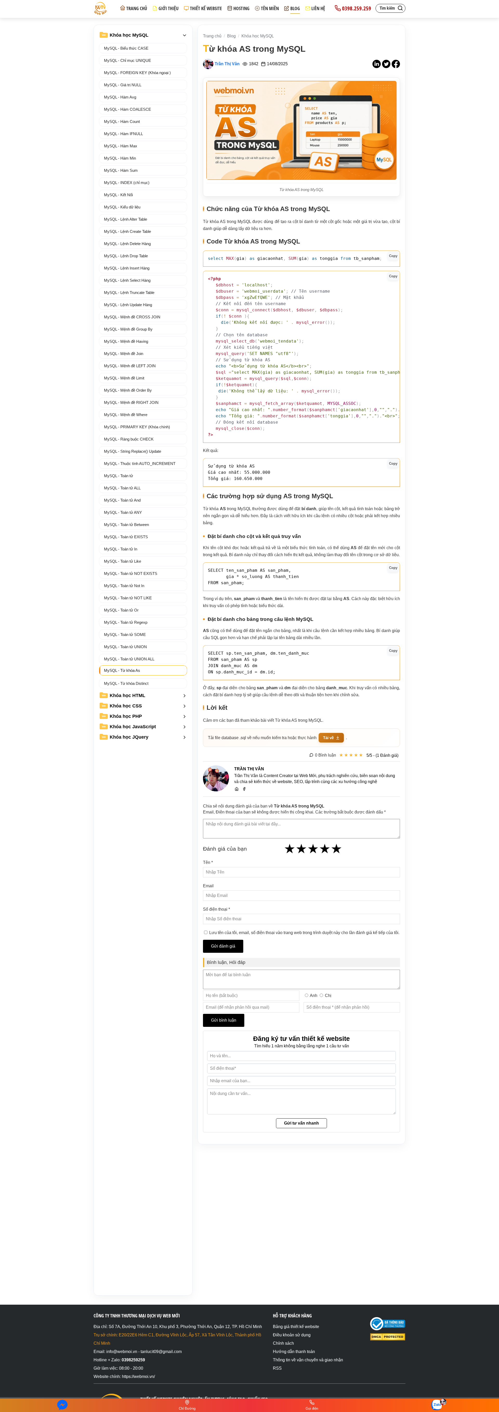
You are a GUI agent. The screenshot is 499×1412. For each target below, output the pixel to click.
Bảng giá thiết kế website (296, 1326)
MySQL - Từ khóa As (122, 670)
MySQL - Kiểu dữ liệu (122, 207)
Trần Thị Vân (227, 64)
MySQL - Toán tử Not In (124, 585)
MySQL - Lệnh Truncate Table (129, 292)
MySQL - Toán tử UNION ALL (129, 659)
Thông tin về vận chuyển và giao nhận (308, 1360)
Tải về (328, 737)
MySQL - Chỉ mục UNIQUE (127, 60)
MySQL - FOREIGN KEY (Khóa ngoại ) (137, 72)
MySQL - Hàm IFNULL (123, 134)
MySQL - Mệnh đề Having (126, 341)
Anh (313, 995)
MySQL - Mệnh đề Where (125, 414)
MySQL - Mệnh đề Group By (128, 329)
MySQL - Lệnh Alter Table (125, 219)
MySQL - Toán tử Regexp (125, 622)
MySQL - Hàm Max (120, 146)
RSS (277, 1368)
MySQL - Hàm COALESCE (127, 109)
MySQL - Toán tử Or (121, 610)
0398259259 (133, 1360)
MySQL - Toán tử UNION (125, 647)
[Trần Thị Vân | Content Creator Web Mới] (216, 778)
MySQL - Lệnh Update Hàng (128, 305)
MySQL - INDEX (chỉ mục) (126, 182)
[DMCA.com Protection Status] (387, 1339)
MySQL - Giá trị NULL (122, 85)
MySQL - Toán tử (118, 476)
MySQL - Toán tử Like (122, 561)
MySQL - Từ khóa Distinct (126, 683)
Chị (328, 995)
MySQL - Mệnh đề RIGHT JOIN (131, 402)
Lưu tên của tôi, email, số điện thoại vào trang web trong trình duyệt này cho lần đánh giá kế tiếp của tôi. (304, 932)
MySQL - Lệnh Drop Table (126, 256)
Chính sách (283, 1343)
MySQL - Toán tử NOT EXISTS (130, 573)
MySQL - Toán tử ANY (123, 512)
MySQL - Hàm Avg (120, 97)
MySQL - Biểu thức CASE (126, 48)
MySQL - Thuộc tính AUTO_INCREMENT (139, 463)
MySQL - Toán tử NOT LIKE (128, 598)
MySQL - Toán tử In (120, 549)
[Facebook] (244, 788)
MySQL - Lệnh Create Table (127, 231)
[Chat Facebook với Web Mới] (62, 1405)
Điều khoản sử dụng (292, 1335)
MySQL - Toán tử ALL (122, 488)
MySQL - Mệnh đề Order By (128, 390)
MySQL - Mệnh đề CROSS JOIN (132, 317)
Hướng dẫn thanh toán (294, 1351)
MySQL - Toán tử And (122, 500)
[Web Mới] (236, 788)
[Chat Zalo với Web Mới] (436, 1404)
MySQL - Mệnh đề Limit (124, 378)
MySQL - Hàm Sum (121, 170)
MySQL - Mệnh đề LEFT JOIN (130, 366)
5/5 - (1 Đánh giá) (382, 755)
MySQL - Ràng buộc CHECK (129, 439)
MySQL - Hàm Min (120, 158)
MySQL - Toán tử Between (126, 524)
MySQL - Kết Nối (118, 195)
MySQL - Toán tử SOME (125, 634)
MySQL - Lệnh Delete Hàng (127, 243)
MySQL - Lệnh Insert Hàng (126, 268)
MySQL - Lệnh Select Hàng (127, 280)
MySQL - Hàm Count (122, 121)
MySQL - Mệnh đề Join (123, 353)
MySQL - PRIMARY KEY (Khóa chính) (137, 427)
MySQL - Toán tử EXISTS (126, 537)
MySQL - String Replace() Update (132, 451)
